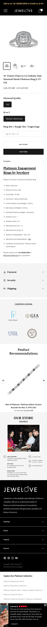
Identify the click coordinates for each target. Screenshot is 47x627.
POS (4, 567)
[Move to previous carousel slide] (3, 380)
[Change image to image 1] (6, 66)
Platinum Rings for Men (12, 590)
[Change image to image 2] (15, 66)
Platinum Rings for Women (31, 590)
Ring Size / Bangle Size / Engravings (21, 126)
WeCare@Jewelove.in (11, 255)
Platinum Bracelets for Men (13, 581)
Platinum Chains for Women (14, 599)
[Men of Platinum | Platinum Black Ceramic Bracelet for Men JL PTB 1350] (23, 380)
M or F (6, 112)
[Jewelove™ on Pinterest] (8, 558)
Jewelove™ (18, 564)
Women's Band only (14, 118)
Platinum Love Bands (33, 599)
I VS (7, 104)
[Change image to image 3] (23, 66)
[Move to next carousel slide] (44, 380)
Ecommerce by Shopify (15, 567)
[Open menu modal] (5, 10)
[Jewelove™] (23, 10)
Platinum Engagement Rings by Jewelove (19, 170)
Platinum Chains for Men (12, 594)
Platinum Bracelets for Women (15, 586)
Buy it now (23, 152)
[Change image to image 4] (31, 66)
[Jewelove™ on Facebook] (4, 558)
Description (6, 161)
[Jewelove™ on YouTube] (16, 558)
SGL (29, 239)
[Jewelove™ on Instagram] (12, 558)
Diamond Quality (12, 98)
